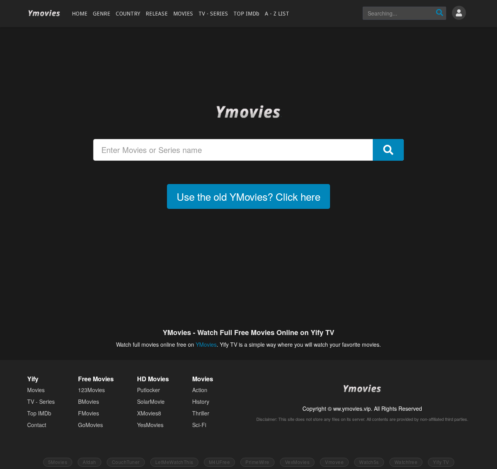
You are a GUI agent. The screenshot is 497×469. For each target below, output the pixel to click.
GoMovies (90, 425)
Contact (36, 425)
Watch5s (369, 462)
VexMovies (297, 462)
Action (199, 390)
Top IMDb (39, 413)
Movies (36, 390)
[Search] (439, 13)
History (200, 401)
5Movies (58, 462)
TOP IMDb (246, 13)
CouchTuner (126, 462)
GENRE (101, 13)
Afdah (89, 462)
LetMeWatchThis (174, 462)
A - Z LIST (277, 13)
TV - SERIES (213, 13)
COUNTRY (128, 13)
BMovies (88, 401)
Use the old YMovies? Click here (248, 196)
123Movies (91, 390)
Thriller (200, 413)
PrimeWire (257, 462)
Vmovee (334, 462)
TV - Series (41, 401)
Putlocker (148, 390)
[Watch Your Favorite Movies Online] (248, 111)
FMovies (88, 413)
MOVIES (183, 13)
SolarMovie (151, 401)
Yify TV (441, 462)
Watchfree (406, 462)
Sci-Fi (199, 425)
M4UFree (219, 462)
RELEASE (157, 13)
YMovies (44, 13)
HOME (79, 13)
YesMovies (150, 425)
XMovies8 (149, 413)
